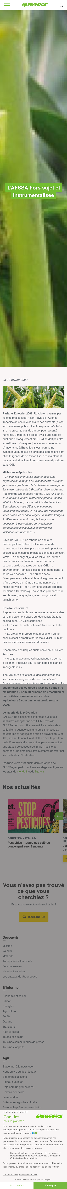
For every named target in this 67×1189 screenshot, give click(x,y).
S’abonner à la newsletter (18, 1066)
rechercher (36, 917)
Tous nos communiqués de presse (23, 1042)
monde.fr (22, 771)
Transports (9, 1026)
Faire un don (10, 1097)
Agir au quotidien (13, 1082)
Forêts (6, 1016)
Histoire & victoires (14, 971)
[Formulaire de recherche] (61, 5)
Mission (7, 946)
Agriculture (9, 1011)
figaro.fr (39, 771)
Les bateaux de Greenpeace (20, 976)
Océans (7, 1021)
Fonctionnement (12, 966)
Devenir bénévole (13, 1092)
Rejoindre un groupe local (18, 1087)
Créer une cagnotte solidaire (20, 1102)
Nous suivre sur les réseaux (19, 1071)
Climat (6, 1001)
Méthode (8, 956)
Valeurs (7, 951)
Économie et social (14, 996)
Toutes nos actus (13, 1037)
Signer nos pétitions (15, 1077)
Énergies (8, 1006)
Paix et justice (11, 1032)
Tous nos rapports (13, 1047)
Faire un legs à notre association (22, 1107)
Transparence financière (17, 961)
